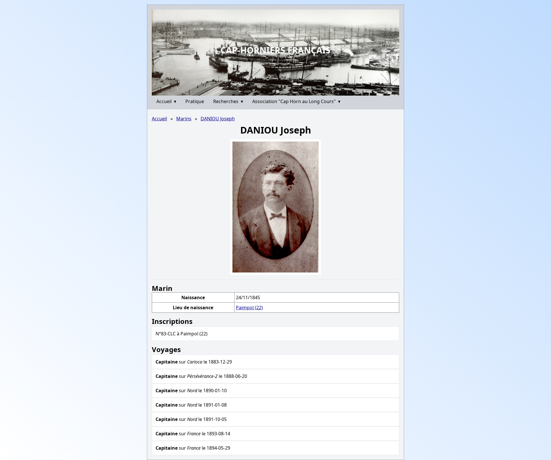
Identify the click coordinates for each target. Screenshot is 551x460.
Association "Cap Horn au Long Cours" (296, 101)
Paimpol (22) (249, 307)
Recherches (228, 101)
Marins (183, 118)
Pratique (194, 101)
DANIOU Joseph (218, 118)
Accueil (166, 101)
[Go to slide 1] (273, 91)
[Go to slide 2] (277, 91)
